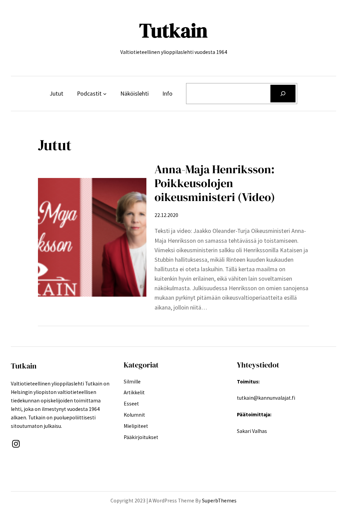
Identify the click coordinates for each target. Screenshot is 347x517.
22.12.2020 (166, 215)
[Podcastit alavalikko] (105, 94)
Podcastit (89, 93)
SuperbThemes (219, 500)
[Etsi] (283, 93)
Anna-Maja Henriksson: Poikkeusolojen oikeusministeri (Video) (215, 183)
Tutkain (173, 30)
